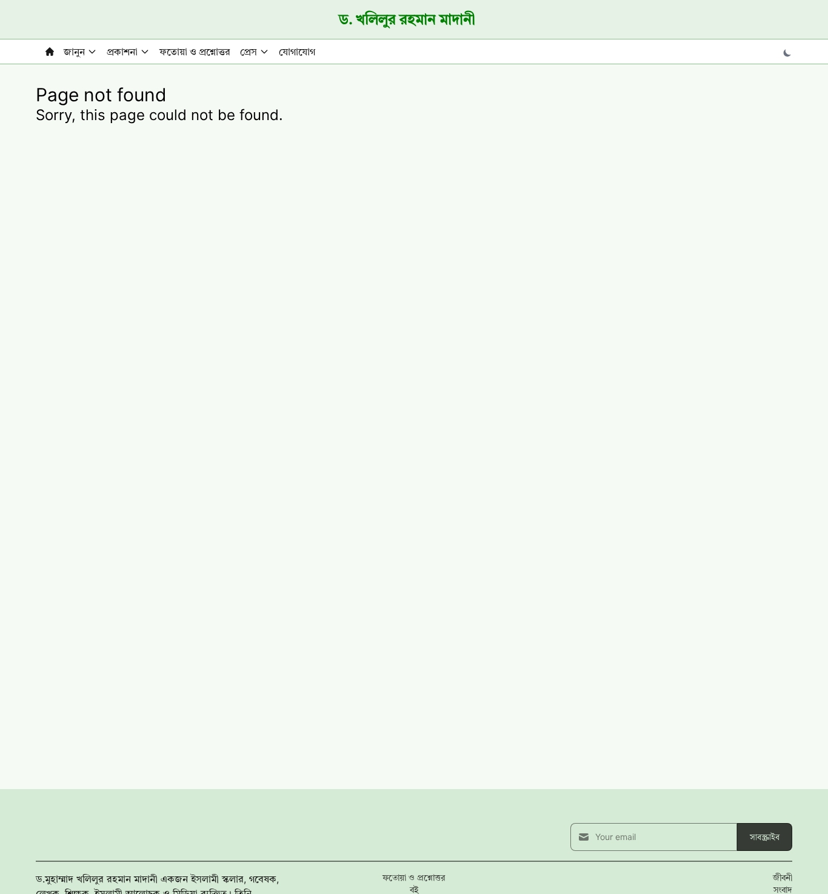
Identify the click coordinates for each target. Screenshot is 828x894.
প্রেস (248, 51)
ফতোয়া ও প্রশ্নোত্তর (194, 51)
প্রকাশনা (122, 51)
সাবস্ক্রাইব (765, 837)
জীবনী (782, 877)
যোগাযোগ (297, 51)
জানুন (74, 51)
